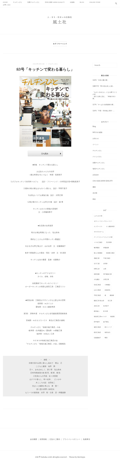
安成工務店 (97, 285)
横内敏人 (96, 311)
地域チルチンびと (99, 169)
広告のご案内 (54, 439)
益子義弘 (106, 322)
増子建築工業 (107, 274)
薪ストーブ (108, 327)
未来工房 (96, 306)
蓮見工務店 (97, 327)
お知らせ (96, 138)
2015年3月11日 (39, 64)
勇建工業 (96, 258)
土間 (104, 269)
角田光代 (107, 332)
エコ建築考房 (110, 226)
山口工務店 (97, 290)
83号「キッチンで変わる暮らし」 (45, 69)
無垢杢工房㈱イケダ (100, 316)
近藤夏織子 (97, 338)
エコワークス (98, 226)
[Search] (114, 64)
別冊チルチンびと (99, 163)
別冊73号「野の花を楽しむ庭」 (103, 86)
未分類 (95, 193)
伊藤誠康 (106, 247)
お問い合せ (7, 5)
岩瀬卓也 (107, 290)
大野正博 (106, 279)
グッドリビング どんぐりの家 (103, 237)
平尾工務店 (97, 295)
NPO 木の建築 (97, 132)
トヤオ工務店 (98, 242)
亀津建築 (96, 247)
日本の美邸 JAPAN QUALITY (103, 181)
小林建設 (107, 285)
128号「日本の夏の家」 (101, 80)
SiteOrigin (81, 457)
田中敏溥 (96, 322)
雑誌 (94, 199)
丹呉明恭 (109, 242)
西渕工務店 (97, 332)
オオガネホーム (99, 232)
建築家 (112, 295)
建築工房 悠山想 (99, 300)
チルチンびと (53, 64)
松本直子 (106, 306)
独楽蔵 (112, 316)
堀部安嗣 (96, 274)
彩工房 (110, 300)
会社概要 (33, 439)
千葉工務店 (106, 258)
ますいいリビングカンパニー (103, 221)
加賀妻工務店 (110, 253)
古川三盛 (96, 263)
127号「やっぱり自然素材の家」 (104, 105)
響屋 (106, 338)
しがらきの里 (98, 216)
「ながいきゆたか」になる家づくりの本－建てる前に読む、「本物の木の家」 (105, 95)
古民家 (105, 263)
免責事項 (86, 439)
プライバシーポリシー (71, 439)
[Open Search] (116, 3)
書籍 (94, 187)
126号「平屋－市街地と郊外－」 (104, 111)
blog (94, 126)
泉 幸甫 (105, 311)
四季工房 (96, 269)
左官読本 (96, 175)
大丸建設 (96, 279)
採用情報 (43, 439)
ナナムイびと (97, 157)
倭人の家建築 (98, 253)
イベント (96, 144)
